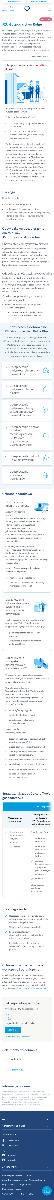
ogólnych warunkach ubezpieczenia (31, 988)
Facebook (12, 1140)
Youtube (11, 1155)
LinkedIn (12, 1159)
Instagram (13, 1145)
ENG (31, 1193)
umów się (13, 1029)
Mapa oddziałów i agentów (17, 1036)
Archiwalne (17, 1069)
